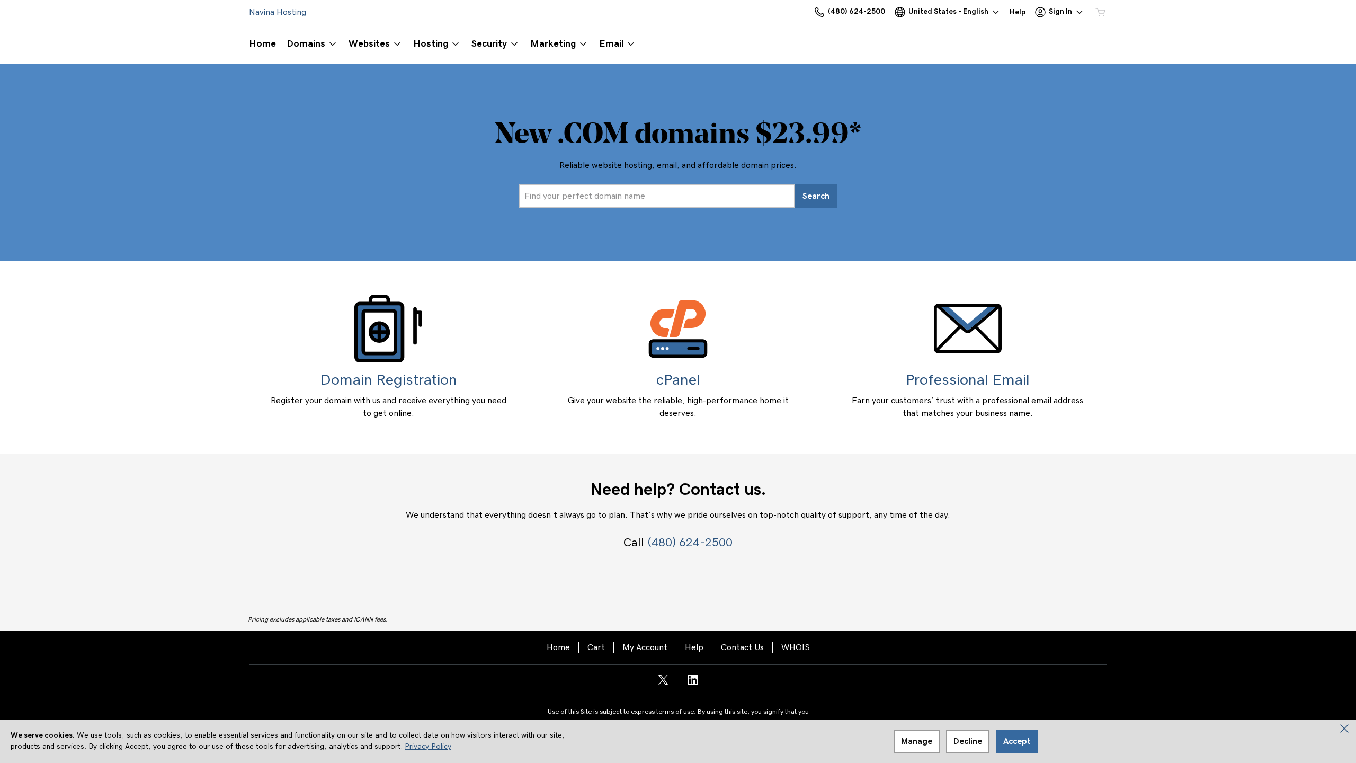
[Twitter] (663, 683)
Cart (596, 647)
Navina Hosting (277, 12)
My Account (644, 647)
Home (558, 647)
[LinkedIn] (692, 683)
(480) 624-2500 (690, 542)
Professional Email (968, 380)
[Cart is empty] (1100, 12)
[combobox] (657, 196)
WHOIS (795, 647)
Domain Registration (388, 380)
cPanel (678, 380)
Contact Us (742, 647)
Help (694, 647)
